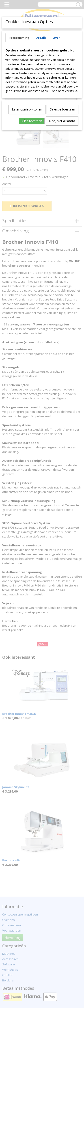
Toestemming (18, 38)
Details (41, 38)
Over (56, 38)
